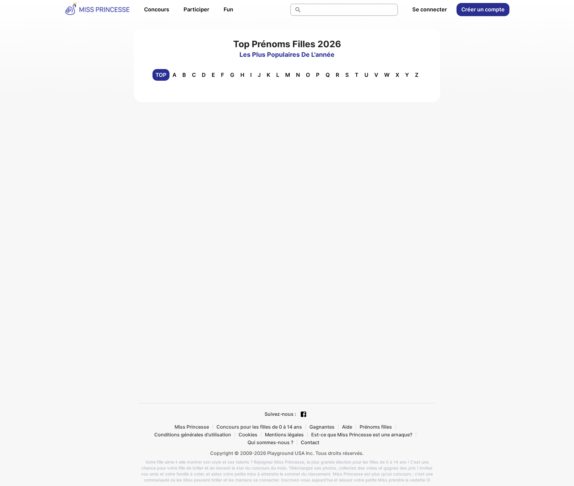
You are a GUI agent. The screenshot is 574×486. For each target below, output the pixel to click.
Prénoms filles (376, 426)
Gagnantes (322, 426)
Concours (156, 9)
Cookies (248, 434)
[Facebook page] (303, 414)
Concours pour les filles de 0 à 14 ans (259, 426)
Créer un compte (483, 9)
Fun (228, 9)
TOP (161, 75)
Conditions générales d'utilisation (192, 434)
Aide (347, 426)
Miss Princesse (192, 426)
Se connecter (429, 9)
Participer (196, 9)
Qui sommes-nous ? (270, 442)
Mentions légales (284, 434)
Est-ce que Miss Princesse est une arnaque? (361, 434)
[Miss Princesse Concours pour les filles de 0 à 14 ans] (97, 9)
